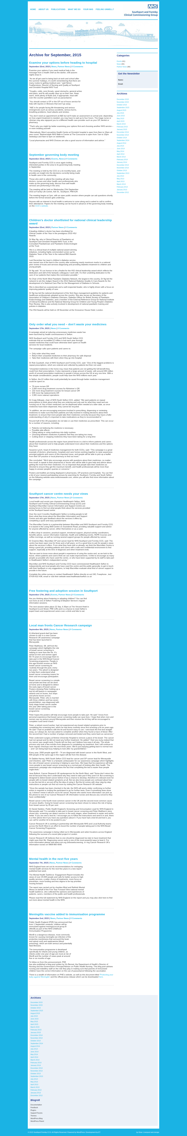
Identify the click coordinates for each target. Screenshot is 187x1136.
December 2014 (123, 132)
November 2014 (123, 135)
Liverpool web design (151, 1132)
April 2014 (120, 154)
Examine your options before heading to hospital (63, 62)
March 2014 (121, 157)
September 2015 (123, 108)
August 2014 (121, 143)
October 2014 (122, 138)
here (101, 977)
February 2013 (122, 187)
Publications (58, 9)
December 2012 (123, 192)
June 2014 (121, 149)
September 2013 (123, 173)
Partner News (64, 66)
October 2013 (122, 170)
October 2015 (122, 105)
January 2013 (122, 190)
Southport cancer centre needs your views (58, 493)
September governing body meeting (54, 154)
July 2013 (120, 176)
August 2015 (121, 110)
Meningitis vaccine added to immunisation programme (67, 914)
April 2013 (120, 181)
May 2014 (120, 151)
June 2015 (121, 116)
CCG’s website (41, 206)
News (54, 66)
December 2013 (123, 165)
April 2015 (120, 121)
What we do (74, 9)
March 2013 (121, 184)
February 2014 (122, 160)
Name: (120, 80)
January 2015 (122, 129)
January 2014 (122, 162)
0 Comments (77, 66)
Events (54, 159)
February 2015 (122, 127)
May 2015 (120, 118)
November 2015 (123, 102)
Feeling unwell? (105, 9)
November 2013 (123, 168)
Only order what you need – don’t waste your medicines (68, 324)
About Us (43, 9)
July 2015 (120, 113)
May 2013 (120, 179)
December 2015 (123, 99)
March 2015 (121, 124)
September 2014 (123, 140)
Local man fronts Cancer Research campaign (60, 625)
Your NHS (88, 9)
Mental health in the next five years (53, 858)
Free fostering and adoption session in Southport (63, 590)
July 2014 (120, 146)
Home (33, 9)
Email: (120, 84)
